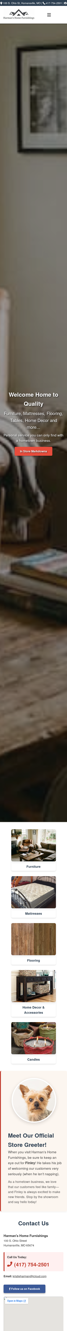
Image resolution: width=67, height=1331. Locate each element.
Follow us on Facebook (25, 1288)
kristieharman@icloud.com (29, 1276)
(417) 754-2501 (31, 1264)
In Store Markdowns (33, 451)
